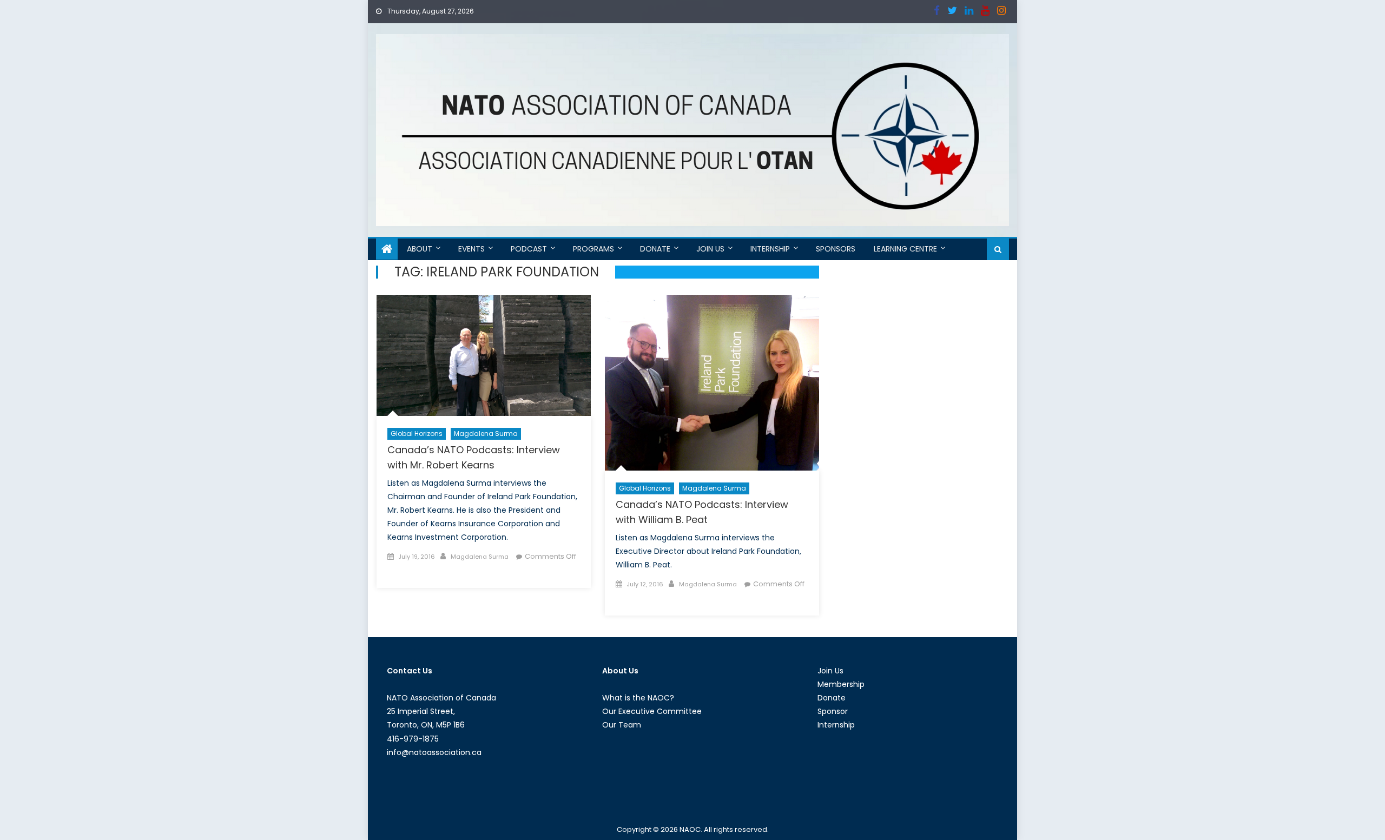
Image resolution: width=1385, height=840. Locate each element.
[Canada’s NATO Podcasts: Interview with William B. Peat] (712, 383)
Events (471, 248)
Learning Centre (905, 248)
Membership (841, 684)
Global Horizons (417, 433)
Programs (593, 248)
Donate (655, 248)
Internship (770, 248)
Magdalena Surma (486, 433)
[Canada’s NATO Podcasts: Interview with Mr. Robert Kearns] (484, 355)
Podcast (529, 248)
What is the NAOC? (638, 697)
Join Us (710, 248)
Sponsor (832, 711)
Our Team (621, 724)
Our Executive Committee (652, 711)
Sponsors (835, 248)
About (419, 248)
